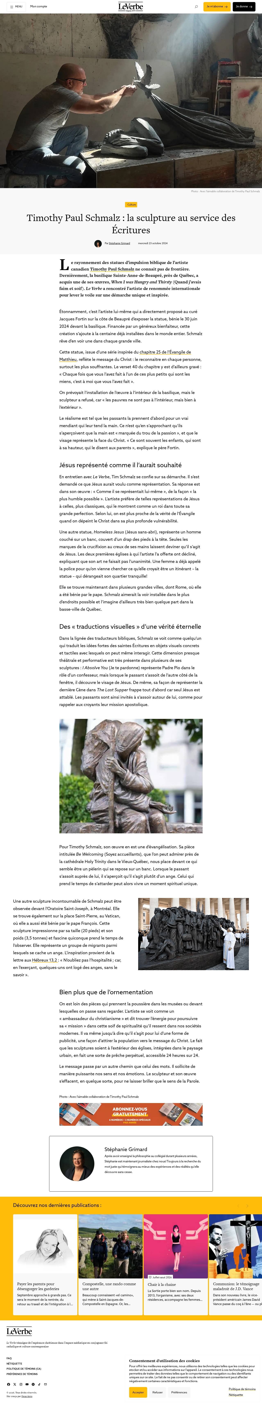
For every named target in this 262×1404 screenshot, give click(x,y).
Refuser (157, 1392)
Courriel (45, 1384)
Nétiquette (14, 1364)
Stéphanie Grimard (119, 243)
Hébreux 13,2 (45, 960)
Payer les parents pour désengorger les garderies (38, 1286)
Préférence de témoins (22, 1374)
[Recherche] (196, 6)
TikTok (39, 1384)
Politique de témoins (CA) (24, 1369)
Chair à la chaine (162, 1284)
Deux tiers (26, 1396)
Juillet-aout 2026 (162, 1277)
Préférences (179, 1392)
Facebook (9, 1384)
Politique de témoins (242, 1389)
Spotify (33, 1384)
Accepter (138, 1392)
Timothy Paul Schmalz (112, 269)
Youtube (27, 1384)
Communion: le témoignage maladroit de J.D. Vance (236, 1286)
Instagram (21, 1384)
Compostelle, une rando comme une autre (109, 1286)
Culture (132, 205)
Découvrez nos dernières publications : (57, 1205)
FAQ (9, 1358)
